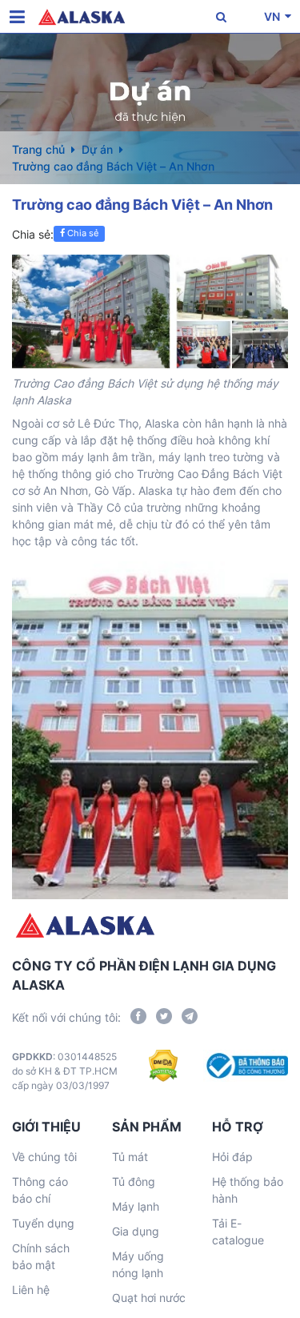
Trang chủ (38, 149)
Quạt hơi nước (149, 1297)
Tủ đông (133, 1181)
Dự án (97, 149)
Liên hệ (31, 1289)
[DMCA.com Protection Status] (163, 1071)
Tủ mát (130, 1156)
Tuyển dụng (43, 1223)
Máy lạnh (135, 1206)
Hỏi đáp (232, 1156)
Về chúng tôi (44, 1156)
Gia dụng (135, 1231)
